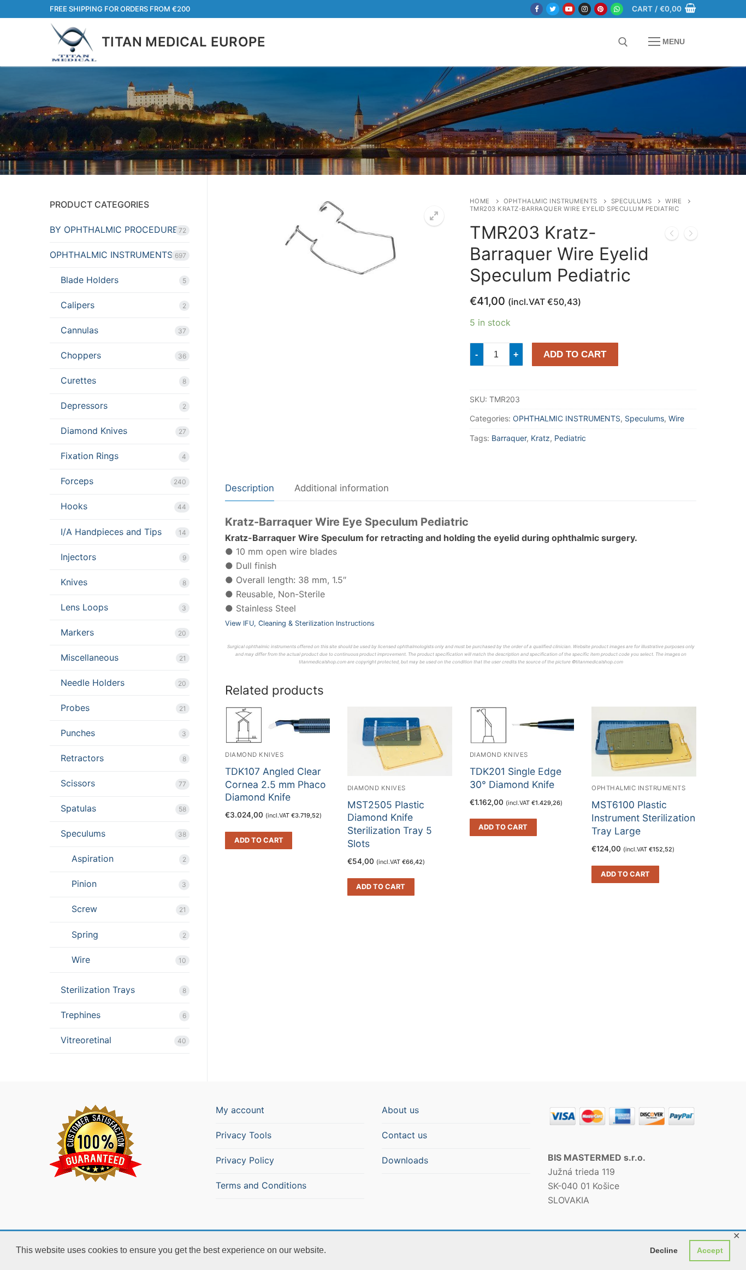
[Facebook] (536, 9)
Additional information (341, 488)
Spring (85, 934)
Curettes (78, 380)
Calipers (77, 304)
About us (400, 1109)
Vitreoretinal (86, 1039)
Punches (78, 732)
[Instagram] (584, 9)
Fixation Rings (90, 455)
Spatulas (78, 808)
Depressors (84, 405)
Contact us (404, 1135)
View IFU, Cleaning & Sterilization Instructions (300, 623)
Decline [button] (664, 1250)
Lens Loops (84, 607)
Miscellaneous (90, 657)
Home (480, 201)
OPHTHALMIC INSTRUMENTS (550, 201)
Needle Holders (93, 682)
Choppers (81, 355)
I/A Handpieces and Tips (111, 531)
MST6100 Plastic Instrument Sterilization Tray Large (643, 818)
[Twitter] (552, 9)
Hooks (74, 506)
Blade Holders (90, 279)
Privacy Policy (245, 1160)
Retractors (82, 757)
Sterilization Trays (98, 989)
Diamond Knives (376, 788)
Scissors (78, 783)
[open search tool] (623, 42)
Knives (74, 582)
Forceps (77, 480)
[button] (434, 216)
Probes (75, 707)
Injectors (78, 556)
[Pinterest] (600, 9)
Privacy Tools (243, 1135)
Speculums (631, 201)
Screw (84, 908)
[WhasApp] (617, 9)
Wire (673, 201)
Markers (77, 632)
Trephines (80, 1014)
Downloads (405, 1160)
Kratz (540, 438)
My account (240, 1109)
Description (249, 488)
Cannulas (79, 330)
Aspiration (93, 858)
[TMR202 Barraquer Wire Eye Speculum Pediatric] (671, 235)
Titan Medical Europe (183, 42)
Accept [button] (710, 1250)
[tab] (249, 489)
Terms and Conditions (261, 1185)
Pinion (84, 883)
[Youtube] (569, 9)
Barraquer (509, 438)
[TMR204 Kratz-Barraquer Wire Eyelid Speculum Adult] (690, 235)
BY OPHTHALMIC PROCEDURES (116, 229)
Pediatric (570, 438)
